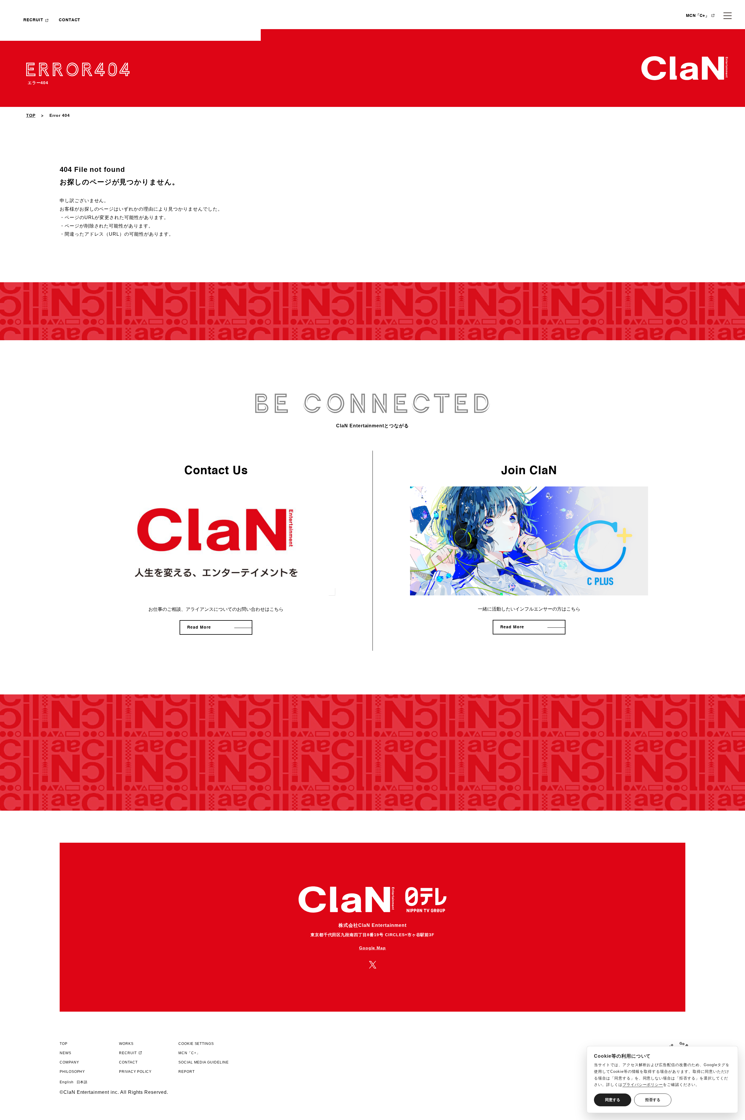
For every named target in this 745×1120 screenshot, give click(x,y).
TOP (31, 115)
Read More (199, 627)
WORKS (126, 1044)
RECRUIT (33, 20)
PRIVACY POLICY (135, 1072)
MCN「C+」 (697, 16)
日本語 (82, 1082)
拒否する (652, 1100)
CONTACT (70, 20)
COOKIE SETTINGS (196, 1044)
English (67, 1082)
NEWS (65, 1053)
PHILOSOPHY (72, 1072)
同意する (612, 1100)
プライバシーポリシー (642, 1084)
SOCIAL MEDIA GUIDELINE (203, 1062)
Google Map (372, 948)
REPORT (186, 1072)
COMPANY (69, 1062)
